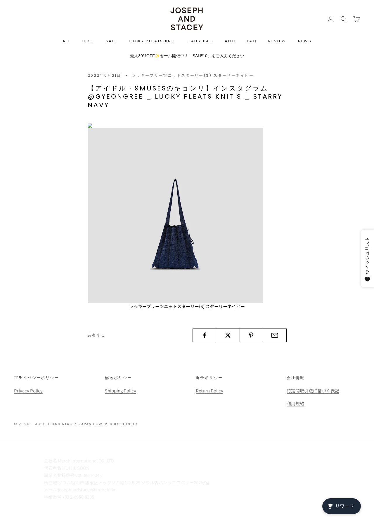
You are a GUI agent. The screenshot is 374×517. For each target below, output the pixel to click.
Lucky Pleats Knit (152, 41)
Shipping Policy (120, 390)
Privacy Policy (28, 390)
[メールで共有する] (274, 335)
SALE (111, 41)
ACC (230, 41)
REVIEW (277, 41)
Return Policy (209, 390)
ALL (67, 41)
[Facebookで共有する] (204, 335)
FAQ (252, 41)
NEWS (305, 41)
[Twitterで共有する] (227, 335)
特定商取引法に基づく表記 (313, 390)
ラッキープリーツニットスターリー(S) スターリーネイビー (193, 75)
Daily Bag (200, 41)
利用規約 (295, 403)
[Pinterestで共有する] (251, 335)
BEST (88, 41)
